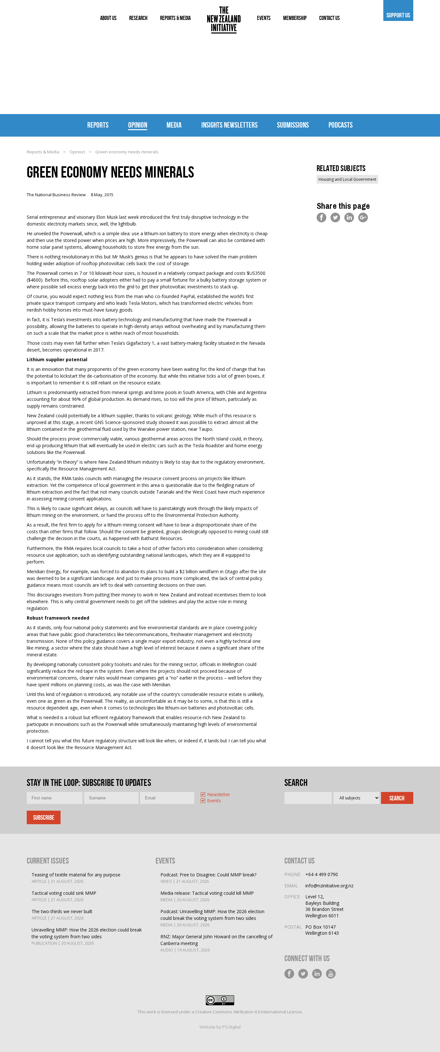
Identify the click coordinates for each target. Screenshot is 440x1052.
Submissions (293, 125)
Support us (398, 15)
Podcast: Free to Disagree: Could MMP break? (208, 878)
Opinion (137, 125)
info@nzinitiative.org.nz (329, 886)
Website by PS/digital (220, 1027)
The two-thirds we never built (62, 914)
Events (214, 801)
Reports (98, 125)
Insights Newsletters (229, 125)
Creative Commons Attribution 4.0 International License (248, 1012)
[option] (225, 795)
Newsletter (218, 794)
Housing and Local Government (347, 179)
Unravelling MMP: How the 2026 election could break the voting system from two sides (87, 936)
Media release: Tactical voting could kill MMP (207, 896)
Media (174, 125)
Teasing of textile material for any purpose (76, 878)
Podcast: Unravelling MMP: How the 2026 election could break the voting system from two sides (212, 918)
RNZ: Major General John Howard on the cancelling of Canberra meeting (216, 943)
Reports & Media (43, 152)
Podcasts (341, 125)
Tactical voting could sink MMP (64, 896)
